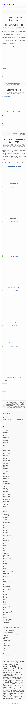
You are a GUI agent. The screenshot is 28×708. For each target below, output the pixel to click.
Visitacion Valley (6, 655)
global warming (14, 403)
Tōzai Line (13, 147)
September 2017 (6, 483)
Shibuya (5, 614)
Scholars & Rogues (7, 612)
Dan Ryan (12, 27)
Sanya (4, 609)
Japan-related (6, 553)
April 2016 (5, 507)
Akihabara (5, 517)
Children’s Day (7, 150)
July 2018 (5, 470)
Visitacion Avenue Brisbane (16, 698)
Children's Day (15, 402)
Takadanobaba (6, 622)
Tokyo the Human (17, 146)
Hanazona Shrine (21, 403)
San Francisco (12, 683)
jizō (18, 33)
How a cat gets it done (8, 548)
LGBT (4, 568)
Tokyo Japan (22, 84)
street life (16, 693)
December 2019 (6, 460)
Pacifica (5, 594)
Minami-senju (22, 83)
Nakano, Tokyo (19, 145)
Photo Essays (6, 597)
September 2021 (6, 440)
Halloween (5, 542)
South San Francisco (7, 619)
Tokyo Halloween (6, 640)
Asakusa (5, 520)
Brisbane (16, 666)
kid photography (17, 675)
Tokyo (18, 84)
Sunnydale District (7, 620)
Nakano (23, 405)
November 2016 (6, 496)
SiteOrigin (16, 705)
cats (23, 672)
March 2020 (5, 457)
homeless (19, 674)
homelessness (8, 675)
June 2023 (5, 430)
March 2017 (5, 491)
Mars (4, 405)
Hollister (5, 545)
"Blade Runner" (6, 514)
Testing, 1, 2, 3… (7, 416)
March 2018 (5, 475)
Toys (4, 650)
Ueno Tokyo (12, 407)
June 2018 (5, 471)
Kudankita (5, 565)
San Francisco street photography (12, 688)
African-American (7, 661)
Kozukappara (5, 31)
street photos (16, 695)
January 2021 (6, 448)
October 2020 (6, 452)
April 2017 (5, 489)
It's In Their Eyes (6, 552)
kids (4, 677)
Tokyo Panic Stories (7, 643)
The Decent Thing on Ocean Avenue (11, 627)
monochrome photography (12, 678)
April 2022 (5, 434)
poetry (5, 684)
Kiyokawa (5, 563)
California (5, 525)
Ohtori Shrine (6, 593)
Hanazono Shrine (11, 287)
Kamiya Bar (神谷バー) (8, 558)
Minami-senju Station (11, 84)
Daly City (5, 530)
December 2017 (6, 480)
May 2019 (5, 462)
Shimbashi (5, 615)
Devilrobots (5, 532)
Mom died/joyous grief (8, 417)
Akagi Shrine (10, 322)
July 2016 (5, 503)
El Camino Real (13, 674)
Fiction (4, 538)
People (10, 93)
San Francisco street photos (13, 689)
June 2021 (5, 443)
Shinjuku (7, 146)
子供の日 (23, 407)
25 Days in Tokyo (7, 515)
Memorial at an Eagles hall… (9, 421)
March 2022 (5, 435)
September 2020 (6, 453)
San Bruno (5, 604)
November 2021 (6, 439)
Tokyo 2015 (14, 28)
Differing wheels (14, 90)
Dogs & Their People (7, 535)
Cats (4, 527)
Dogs (4, 534)
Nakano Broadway (7, 588)
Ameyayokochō (6, 519)
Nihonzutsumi (6, 591)
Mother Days (6, 576)
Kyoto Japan (6, 566)
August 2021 (6, 442)
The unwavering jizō (14, 25)
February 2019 (6, 466)
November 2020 (6, 450)
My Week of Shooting (7, 581)
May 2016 (5, 506)
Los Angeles (6, 570)
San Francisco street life (15, 687)
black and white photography (10, 665)
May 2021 (5, 445)
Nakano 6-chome (6, 586)
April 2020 (5, 455)
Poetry (4, 599)
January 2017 (6, 493)
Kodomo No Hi (22, 404)
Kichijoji (5, 560)
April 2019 (5, 463)
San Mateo (5, 607)
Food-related (6, 540)
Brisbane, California (7, 524)
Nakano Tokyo (14, 406)
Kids (4, 145)
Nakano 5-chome (14, 145)
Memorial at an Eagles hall (8, 571)
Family (4, 537)
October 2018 (6, 468)
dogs (8, 674)
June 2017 (5, 488)
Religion (10, 28)
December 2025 (6, 429)
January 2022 (6, 437)
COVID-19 (5, 674)
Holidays (5, 543)
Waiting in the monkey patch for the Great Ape (13, 419)
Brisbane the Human (7, 522)
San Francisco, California (8, 606)
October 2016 (6, 498)
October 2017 (6, 481)
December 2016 (6, 494)
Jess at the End (6, 555)
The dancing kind (6, 422)
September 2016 (6, 499)
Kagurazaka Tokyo (14, 404)
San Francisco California (13, 686)
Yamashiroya (12, 343)
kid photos (21, 675)
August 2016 (6, 501)
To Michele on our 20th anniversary (10, 634)
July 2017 (5, 486)
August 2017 (6, 484)
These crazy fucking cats (8, 630)
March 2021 (5, 447)
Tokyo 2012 (5, 635)
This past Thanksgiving (8, 632)
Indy (4, 550)
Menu (14, 12)
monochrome (18, 677)
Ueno (16, 147)
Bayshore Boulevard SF (12, 663)
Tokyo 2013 (5, 637)
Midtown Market (9, 677)
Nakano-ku (12, 680)
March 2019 (5, 465)
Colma (4, 529)
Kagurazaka (23, 144)
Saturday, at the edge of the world (10, 611)
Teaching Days (6, 624)
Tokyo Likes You (6, 642)
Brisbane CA (8, 668)
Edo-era (24, 31)
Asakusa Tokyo (17, 661)
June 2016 (5, 504)
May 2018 (5, 473)
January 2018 (6, 478)
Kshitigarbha (16, 83)
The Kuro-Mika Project (8, 629)
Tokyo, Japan (19, 28)
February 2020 (6, 458)
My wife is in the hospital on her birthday (11, 583)
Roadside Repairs (7, 602)
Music (4, 579)
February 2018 (6, 476)
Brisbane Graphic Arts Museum (13, 671)
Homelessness (6, 547)
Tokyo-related (6, 647)
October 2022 (6, 432)
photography (21, 682)
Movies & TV (6, 578)
